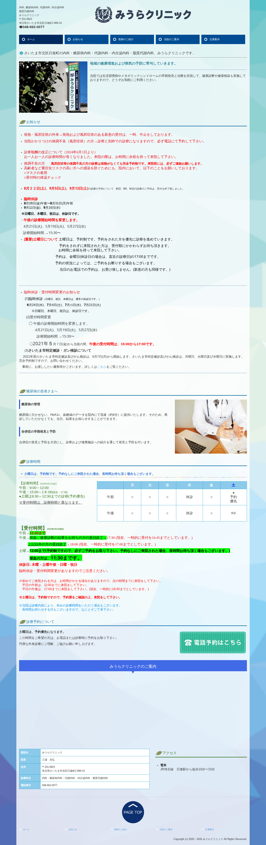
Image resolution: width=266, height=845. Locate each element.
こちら (101, 366)
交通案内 (215, 39)
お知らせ (78, 39)
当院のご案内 (171, 39)
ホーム (31, 39)
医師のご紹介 (126, 39)
